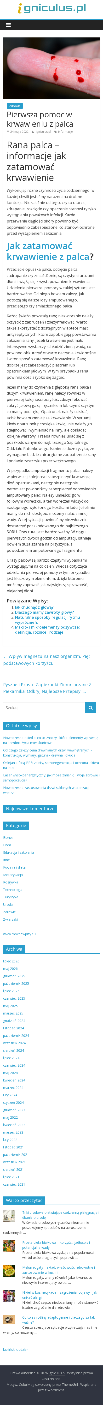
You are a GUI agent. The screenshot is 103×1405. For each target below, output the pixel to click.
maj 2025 (10, 1005)
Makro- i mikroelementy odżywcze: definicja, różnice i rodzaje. (47, 629)
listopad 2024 (13, 1028)
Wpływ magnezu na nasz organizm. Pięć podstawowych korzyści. (47, 659)
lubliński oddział (15, 1349)
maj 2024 (10, 1072)
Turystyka (10, 897)
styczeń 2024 (13, 1102)
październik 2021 (16, 1154)
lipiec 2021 (11, 1177)
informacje (65, 132)
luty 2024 (10, 1095)
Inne (6, 860)
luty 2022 (10, 1139)
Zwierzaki (10, 919)
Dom (7, 845)
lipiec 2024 (11, 1058)
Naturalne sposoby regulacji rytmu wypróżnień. (47, 620)
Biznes (8, 837)
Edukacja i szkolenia (18, 852)
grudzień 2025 (14, 976)
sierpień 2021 (13, 1169)
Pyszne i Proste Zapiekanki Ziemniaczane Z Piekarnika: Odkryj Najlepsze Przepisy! (47, 688)
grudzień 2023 (14, 1110)
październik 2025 (16, 983)
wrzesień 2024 (14, 1043)
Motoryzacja (13, 874)
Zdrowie (15, 106)
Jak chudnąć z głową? (34, 607)
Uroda (8, 904)
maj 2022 (10, 1117)
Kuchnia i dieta (14, 867)
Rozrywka (10, 882)
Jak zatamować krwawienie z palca (48, 251)
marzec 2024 (13, 1087)
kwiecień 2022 (14, 1125)
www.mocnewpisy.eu (19, 934)
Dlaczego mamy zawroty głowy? (44, 612)
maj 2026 (10, 968)
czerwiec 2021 (14, 1184)
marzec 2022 (13, 1132)
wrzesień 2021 (14, 1162)
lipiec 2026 (11, 961)
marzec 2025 (13, 1013)
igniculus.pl (44, 132)
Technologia (12, 889)
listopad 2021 (13, 1147)
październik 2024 (16, 1035)
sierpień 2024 (13, 1050)
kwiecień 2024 (14, 1080)
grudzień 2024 (14, 1020)
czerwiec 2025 (14, 998)
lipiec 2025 (11, 991)
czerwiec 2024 (14, 1065)
